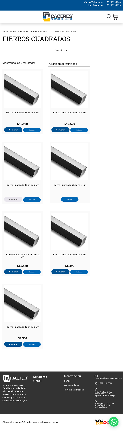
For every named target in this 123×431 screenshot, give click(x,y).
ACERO (13, 31)
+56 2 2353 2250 (113, 5)
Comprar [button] (13, 130)
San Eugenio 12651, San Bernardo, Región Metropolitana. (104, 405)
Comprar (13, 199)
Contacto (37, 380)
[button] (114, 422)
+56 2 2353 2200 (113, 2)
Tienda (67, 380)
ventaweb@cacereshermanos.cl (108, 378)
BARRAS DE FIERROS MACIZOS (36, 31)
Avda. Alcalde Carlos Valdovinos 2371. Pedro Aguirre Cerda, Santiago (105, 393)
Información (72, 376)
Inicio (5, 31)
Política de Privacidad (74, 389)
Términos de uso (72, 385)
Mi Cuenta (40, 377)
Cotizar (32, 130)
